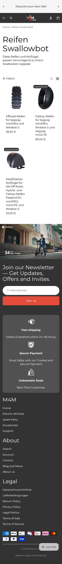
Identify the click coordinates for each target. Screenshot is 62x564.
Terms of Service (13, 524)
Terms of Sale (11, 518)
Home (6, 27)
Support (8, 430)
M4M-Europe (34, 549)
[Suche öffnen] (11, 18)
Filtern (10, 78)
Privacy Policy (12, 506)
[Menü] (4, 18)
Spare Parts (10, 419)
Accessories (10, 425)
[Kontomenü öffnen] (50, 18)
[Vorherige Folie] (3, 6)
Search (7, 448)
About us (9, 471)
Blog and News (13, 466)
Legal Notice (11, 512)
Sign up (31, 300)
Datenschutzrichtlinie (17, 489)
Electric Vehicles (13, 413)
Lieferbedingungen (15, 495)
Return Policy (12, 501)
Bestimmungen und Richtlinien (31, 555)
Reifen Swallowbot (22, 27)
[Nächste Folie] (58, 6)
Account (8, 454)
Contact (8, 460)
